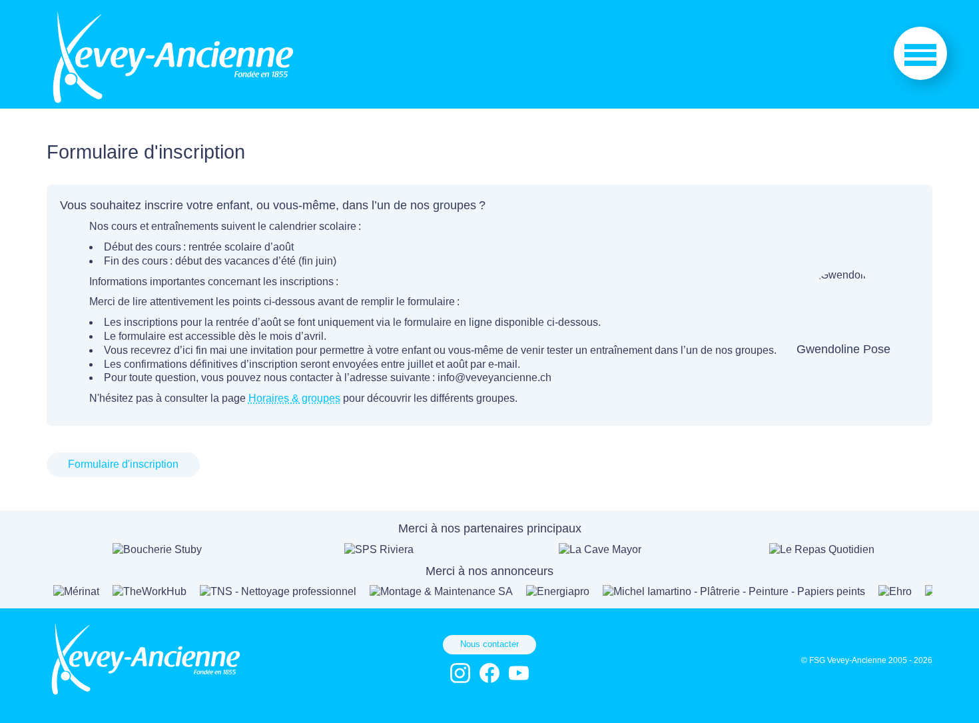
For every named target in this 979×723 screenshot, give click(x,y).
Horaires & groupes (294, 398)
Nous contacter (489, 644)
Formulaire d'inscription (123, 464)
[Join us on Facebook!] (489, 673)
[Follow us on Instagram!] (460, 673)
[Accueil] (173, 101)
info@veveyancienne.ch (494, 377)
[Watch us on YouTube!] (518, 673)
